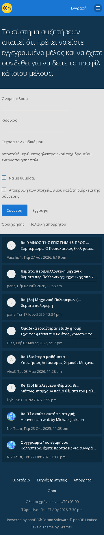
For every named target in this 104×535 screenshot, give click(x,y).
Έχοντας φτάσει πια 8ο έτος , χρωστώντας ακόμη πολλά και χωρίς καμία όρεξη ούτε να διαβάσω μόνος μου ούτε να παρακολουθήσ (59, 333)
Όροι (52, 490)
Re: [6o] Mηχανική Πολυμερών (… (51, 299)
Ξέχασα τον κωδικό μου (22, 141)
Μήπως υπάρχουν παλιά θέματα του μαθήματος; (59, 391)
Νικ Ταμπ (14, 428)
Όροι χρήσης (13, 224)
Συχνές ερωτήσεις (52, 480)
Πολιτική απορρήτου (47, 224)
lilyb (10, 400)
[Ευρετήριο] (7, 8)
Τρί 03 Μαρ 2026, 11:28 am (39, 371)
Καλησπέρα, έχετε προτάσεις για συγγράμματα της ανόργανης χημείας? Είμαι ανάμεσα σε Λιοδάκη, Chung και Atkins (59, 448)
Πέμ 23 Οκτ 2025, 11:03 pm (46, 428)
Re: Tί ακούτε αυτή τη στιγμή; (48, 413)
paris (11, 285)
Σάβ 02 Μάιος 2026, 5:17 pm (39, 343)
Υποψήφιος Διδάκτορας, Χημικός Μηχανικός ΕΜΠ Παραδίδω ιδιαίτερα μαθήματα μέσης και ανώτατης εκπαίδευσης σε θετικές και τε (59, 362)
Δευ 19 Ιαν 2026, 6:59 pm (36, 400)
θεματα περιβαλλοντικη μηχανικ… (52, 271)
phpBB (33, 519)
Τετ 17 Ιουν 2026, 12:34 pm (39, 314)
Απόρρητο (83, 480)
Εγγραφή (79, 8)
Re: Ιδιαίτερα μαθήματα (43, 356)
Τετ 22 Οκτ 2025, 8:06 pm (45, 457)
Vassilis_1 (14, 257)
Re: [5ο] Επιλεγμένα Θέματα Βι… (50, 385)
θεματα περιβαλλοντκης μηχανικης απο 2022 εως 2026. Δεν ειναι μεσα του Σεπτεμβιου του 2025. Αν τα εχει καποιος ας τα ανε (59, 276)
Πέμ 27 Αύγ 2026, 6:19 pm (45, 257)
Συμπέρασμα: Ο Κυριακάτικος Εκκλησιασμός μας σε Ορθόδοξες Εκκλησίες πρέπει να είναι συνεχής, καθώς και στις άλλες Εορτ (59, 248)
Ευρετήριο (21, 480)
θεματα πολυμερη (37, 305)
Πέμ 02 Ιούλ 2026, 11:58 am (39, 285)
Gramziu (66, 527)
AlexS (11, 371)
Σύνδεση (14, 210)
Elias (10, 343)
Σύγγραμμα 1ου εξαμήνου (44, 442)
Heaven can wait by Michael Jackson (52, 419)
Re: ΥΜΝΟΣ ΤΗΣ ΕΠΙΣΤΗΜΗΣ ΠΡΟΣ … (55, 242)
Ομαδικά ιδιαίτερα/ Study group (51, 328)
